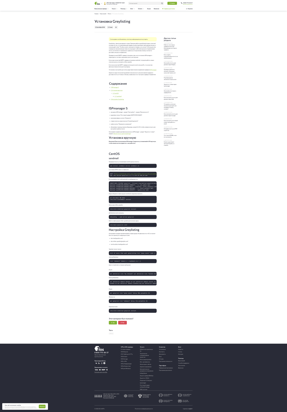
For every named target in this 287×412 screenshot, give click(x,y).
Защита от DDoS (144, 378)
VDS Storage (124, 359)
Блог (131, 8)
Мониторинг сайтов (145, 364)
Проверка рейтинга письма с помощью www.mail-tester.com (170, 71)
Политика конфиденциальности (144, 408)
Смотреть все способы (100, 372)
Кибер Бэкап (143, 373)
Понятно (42, 406)
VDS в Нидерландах (126, 363)
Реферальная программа (166, 368)
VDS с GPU (124, 361)
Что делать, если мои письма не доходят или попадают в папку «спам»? (170, 106)
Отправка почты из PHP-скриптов (171, 129)
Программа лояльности (165, 361)
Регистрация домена (145, 359)
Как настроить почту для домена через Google (171, 114)
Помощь (123, 8)
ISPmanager (153, 69)
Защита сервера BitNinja (146, 375)
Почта (111, 333)
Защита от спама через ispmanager (170, 85)
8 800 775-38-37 (101, 352)
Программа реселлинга (165, 370)
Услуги (114, 8)
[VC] (102, 363)
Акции (149, 8)
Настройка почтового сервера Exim (170, 91)
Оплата (140, 8)
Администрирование (145, 366)
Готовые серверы (125, 349)
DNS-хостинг (143, 389)
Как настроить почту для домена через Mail (171, 98)
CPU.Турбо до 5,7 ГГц (127, 354)
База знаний (181, 360)
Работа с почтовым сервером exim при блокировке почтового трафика (170, 47)
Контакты (162, 351)
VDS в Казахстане (126, 366)
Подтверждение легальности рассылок (170, 78)
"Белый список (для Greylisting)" (122, 133)
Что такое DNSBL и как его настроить (170, 136)
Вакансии (156, 8)
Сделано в (186, 408)
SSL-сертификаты (145, 362)
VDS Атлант (124, 356)
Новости (180, 349)
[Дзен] (104, 363)
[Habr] (99, 363)
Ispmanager (143, 383)
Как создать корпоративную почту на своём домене (171, 56)
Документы (162, 354)
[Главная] (97, 3)
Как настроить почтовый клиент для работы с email (171, 122)
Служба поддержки (183, 363)
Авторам (180, 354)
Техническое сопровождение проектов (144, 355)
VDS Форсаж (124, 351)
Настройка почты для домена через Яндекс (170, 63)
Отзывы (161, 359)
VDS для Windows (126, 368)
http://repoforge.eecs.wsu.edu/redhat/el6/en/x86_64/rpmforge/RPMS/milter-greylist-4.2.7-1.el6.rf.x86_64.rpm (154, 173)
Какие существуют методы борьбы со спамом (169, 143)
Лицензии (146, 380)
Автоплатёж (181, 365)
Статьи (180, 351)
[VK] (96, 363)
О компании (162, 349)
